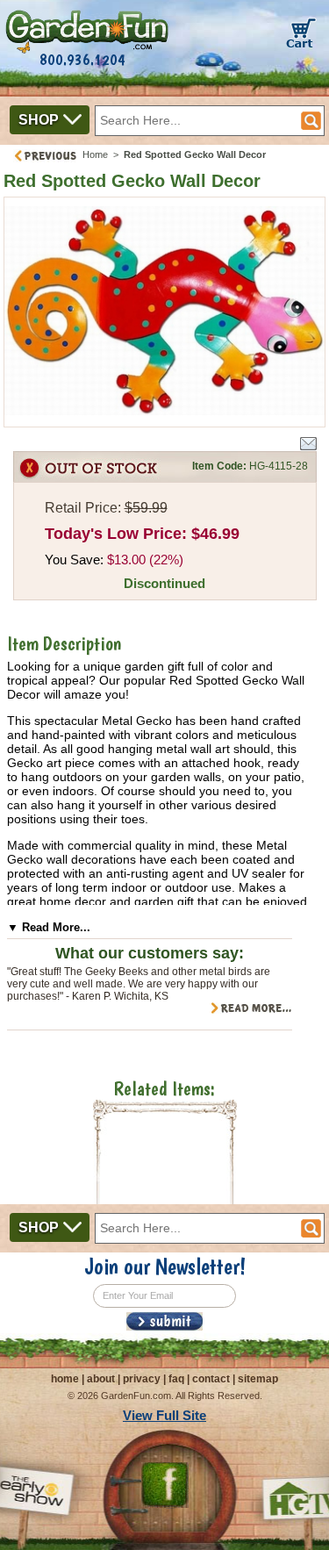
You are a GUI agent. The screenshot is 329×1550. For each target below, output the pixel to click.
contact (211, 1379)
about (101, 1379)
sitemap (258, 1379)
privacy (142, 1379)
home (65, 1379)
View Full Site (164, 1415)
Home (95, 154)
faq (176, 1379)
